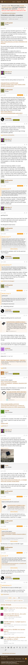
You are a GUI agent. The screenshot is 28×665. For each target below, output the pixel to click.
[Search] (26, 1)
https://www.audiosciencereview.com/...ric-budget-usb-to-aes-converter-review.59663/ (14, 480)
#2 (26, 77)
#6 (26, 185)
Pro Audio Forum (11, 609)
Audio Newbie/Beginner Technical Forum (15, 632)
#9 (26, 262)
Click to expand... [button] (14, 248)
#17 (26, 496)
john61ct (5, 617)
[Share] (25, 28)
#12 (26, 353)
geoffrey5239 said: (6, 264)
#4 (26, 123)
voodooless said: (5, 188)
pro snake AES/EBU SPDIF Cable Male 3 (17, 392)
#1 (26, 28)
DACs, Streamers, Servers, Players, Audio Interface (15, 641)
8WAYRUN (17, 663)
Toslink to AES (4, 423)
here (22, 8)
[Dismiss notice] (25, 5)
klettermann (6, 640)
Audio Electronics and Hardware (15, 617)
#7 (26, 213)
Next (14, 598)
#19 (26, 552)
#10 (26, 290)
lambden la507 (4, 19)
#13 (26, 377)
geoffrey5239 (5, 17)
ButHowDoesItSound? (8, 625)
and (8, 135)
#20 (26, 582)
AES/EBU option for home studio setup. (15, 608)
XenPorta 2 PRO (4, 663)
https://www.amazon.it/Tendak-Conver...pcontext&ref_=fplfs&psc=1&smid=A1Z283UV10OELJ (14, 383)
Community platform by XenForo (13, 661)
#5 (26, 144)
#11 (26, 315)
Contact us (3, 658)
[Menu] (2, 1)
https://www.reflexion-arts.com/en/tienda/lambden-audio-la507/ (12, 112)
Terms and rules (10, 658)
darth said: (4, 555)
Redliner (5, 609)
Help (23, 658)
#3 (26, 95)
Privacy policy (18, 658)
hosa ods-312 (20, 17)
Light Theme (5, 656)
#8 (26, 233)
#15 (26, 435)
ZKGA (5, 632)
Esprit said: (4, 529)
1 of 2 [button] (10, 598)
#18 (26, 526)
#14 (26, 416)
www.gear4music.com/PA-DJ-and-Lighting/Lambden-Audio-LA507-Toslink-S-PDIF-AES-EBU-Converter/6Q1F (13, 84)
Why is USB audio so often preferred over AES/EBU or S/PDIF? (14, 638)
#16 (26, 471)
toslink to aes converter (13, 19)
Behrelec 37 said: (5, 236)
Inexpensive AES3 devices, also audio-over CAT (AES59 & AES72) (15, 615)
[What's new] (23, 1)
